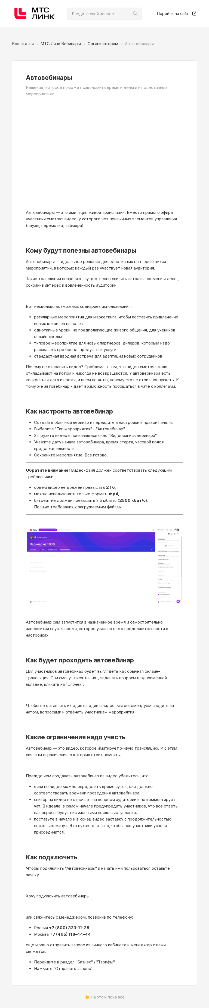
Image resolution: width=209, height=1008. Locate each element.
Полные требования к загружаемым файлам (78, 506)
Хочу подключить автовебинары (58, 896)
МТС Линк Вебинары (61, 43)
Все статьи (23, 43)
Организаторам (103, 43)
